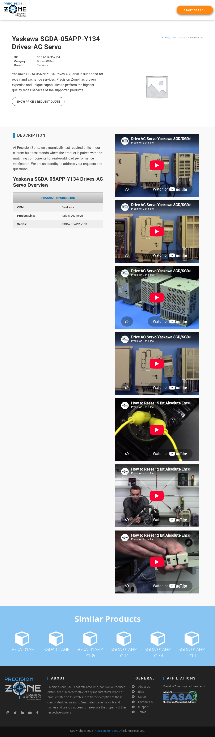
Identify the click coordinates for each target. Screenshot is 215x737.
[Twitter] (15, 713)
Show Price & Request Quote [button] (38, 101)
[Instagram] (8, 713)
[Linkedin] (23, 713)
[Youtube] (30, 713)
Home (165, 37)
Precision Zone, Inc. (106, 730)
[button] (195, 10)
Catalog (176, 37)
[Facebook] (37, 713)
